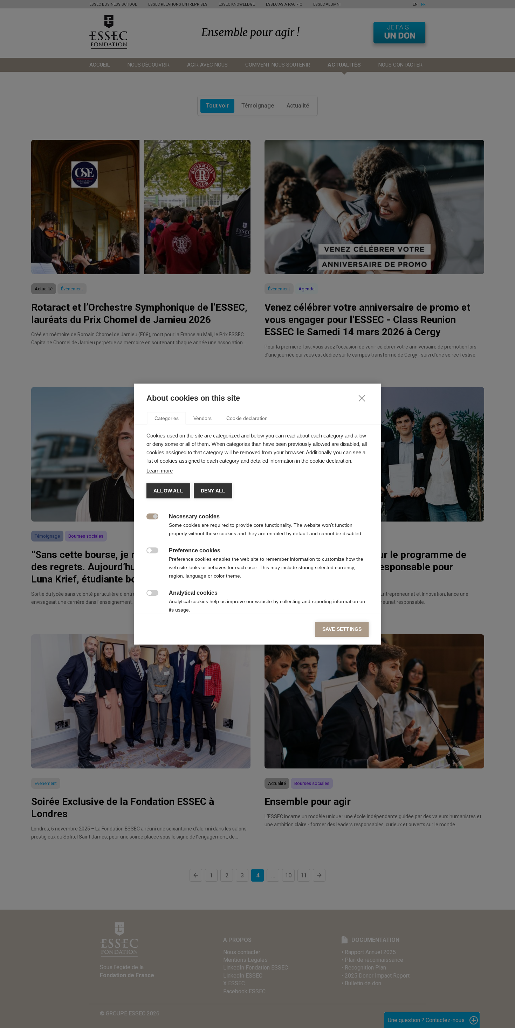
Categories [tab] (166, 418)
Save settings (342, 629)
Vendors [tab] (202, 418)
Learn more (159, 471)
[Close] (362, 398)
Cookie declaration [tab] (247, 418)
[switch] (148, 515)
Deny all (212, 491)
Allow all (168, 491)
